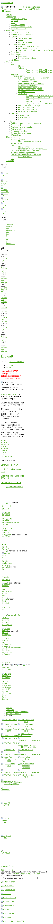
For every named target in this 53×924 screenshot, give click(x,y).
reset (11, 870)
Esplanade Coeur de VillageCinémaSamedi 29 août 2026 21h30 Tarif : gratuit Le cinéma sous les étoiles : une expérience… (10, 527)
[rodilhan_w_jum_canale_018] (29, 740)
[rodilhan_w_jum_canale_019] (12, 736)
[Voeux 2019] (9, 750)
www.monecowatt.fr (10, 394)
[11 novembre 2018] (9, 766)
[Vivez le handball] (7, 586)
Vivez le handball (6, 578)
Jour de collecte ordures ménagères (7, 621)
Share (3, 446)
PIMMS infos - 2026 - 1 (11, 482)
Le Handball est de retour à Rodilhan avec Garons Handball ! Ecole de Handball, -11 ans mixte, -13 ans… (7, 599)
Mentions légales (7, 866)
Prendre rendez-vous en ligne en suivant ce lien (7, 565)
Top (2, 870)
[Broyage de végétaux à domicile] (7, 678)
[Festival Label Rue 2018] (26, 722)
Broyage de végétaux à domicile (6, 666)
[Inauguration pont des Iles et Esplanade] (26, 761)
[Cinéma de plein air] (7, 515)
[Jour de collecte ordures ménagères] (7, 635)
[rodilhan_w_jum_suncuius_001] (13, 754)
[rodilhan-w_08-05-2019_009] (26, 736)
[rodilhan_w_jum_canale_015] (29, 754)
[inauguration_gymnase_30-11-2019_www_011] (11, 784)
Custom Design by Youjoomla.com (27, 874)
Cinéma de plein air (4, 290)
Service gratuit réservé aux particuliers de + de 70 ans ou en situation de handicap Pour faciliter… (6, 690)
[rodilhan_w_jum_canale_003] (12, 772)
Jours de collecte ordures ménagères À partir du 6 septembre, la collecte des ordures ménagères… (7, 646)
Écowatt (7, 356)
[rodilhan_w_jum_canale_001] (29, 772)
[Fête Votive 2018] (9, 720)
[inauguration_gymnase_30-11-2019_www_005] (28, 747)
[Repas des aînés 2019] (26, 726)
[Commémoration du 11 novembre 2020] (9, 761)
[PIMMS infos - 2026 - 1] (7, 557)
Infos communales (16, 362)
